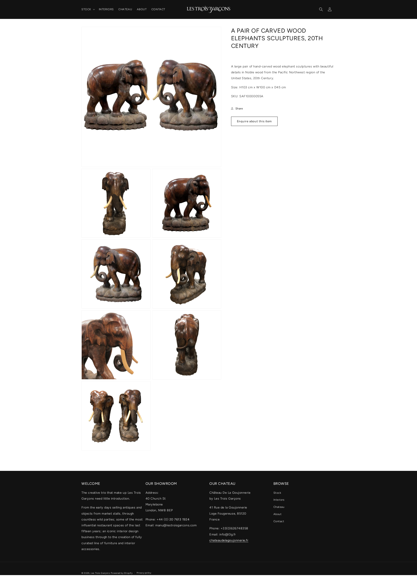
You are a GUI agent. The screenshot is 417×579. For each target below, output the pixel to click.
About (277, 514)
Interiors (279, 499)
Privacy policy (144, 573)
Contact (278, 521)
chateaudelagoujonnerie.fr (228, 540)
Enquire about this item (254, 121)
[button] (87, 9)
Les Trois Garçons (100, 573)
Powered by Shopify (121, 573)
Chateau (279, 507)
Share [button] (239, 108)
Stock (277, 492)
